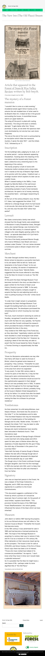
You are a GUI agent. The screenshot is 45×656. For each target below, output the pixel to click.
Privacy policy (23, 654)
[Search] (21, 625)
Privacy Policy (26, 620)
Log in (41, 620)
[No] (43, 653)
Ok (19, 654)
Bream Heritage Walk (13, 6)
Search (4, 623)
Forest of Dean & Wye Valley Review (20, 89)
